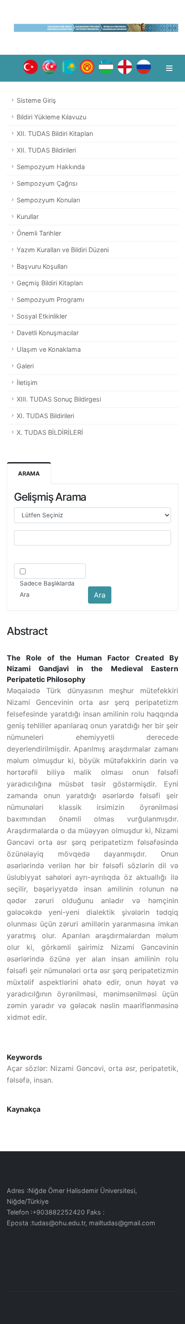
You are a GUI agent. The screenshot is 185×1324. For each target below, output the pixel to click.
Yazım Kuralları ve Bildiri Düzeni (63, 249)
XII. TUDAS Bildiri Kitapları (55, 133)
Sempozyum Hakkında (51, 166)
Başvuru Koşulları (42, 266)
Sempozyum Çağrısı (47, 183)
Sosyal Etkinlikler (42, 316)
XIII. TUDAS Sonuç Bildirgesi (59, 399)
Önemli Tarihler (39, 233)
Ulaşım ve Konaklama (49, 349)
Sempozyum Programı (50, 299)
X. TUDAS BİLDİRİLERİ (50, 432)
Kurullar (28, 216)
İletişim (27, 382)
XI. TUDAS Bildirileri (45, 415)
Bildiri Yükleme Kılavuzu (51, 117)
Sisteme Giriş (36, 100)
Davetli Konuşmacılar (48, 332)
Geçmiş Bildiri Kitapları (50, 283)
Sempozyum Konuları (48, 200)
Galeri (25, 366)
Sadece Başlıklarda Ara (47, 589)
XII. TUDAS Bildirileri (46, 150)
